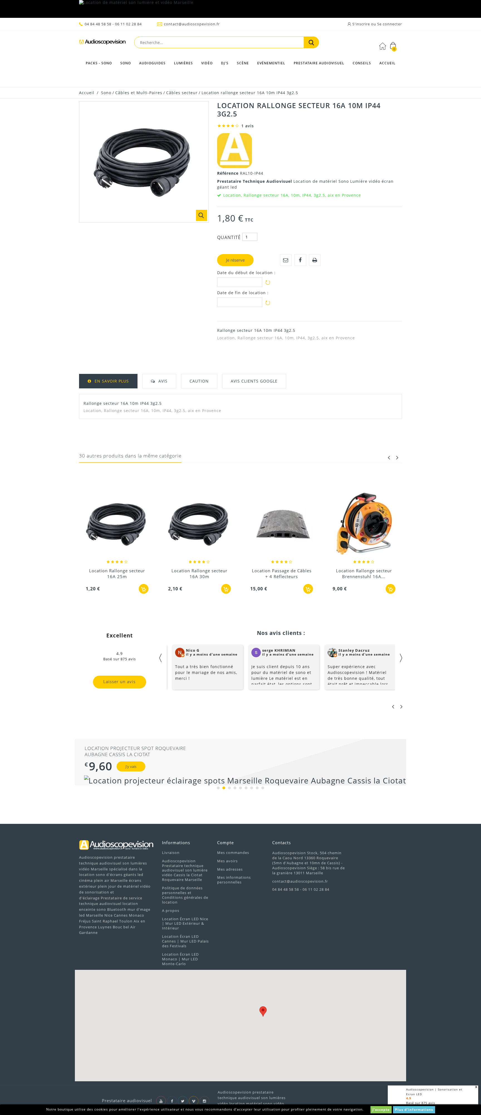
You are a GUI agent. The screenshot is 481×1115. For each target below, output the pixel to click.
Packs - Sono (99, 63)
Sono (125, 63)
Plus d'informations (414, 1109)
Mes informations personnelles (234, 880)
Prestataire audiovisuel (319, 63)
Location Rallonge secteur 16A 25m (117, 573)
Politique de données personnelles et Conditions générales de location (185, 895)
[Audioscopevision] (102, 43)
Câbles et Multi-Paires (138, 92)
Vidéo (207, 63)
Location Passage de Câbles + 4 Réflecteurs (281, 573)
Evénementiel (271, 63)
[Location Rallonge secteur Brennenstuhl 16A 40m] (364, 524)
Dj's (225, 63)
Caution (199, 381)
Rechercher (311, 42)
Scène (243, 63)
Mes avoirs (227, 860)
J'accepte (381, 1109)
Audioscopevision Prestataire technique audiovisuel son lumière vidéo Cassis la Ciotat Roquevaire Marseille (185, 870)
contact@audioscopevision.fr (192, 23)
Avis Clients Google (254, 381)
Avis (163, 381)
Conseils (362, 63)
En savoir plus (112, 381)
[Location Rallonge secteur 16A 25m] (117, 524)
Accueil (387, 63)
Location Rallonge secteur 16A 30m (199, 573)
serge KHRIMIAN (279, 650)
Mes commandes (233, 852)
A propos (170, 910)
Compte (225, 842)
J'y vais (125, 766)
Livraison (171, 852)
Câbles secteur (182, 92)
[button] (263, 1011)
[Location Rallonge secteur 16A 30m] (199, 524)
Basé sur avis (420, 1103)
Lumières (183, 63)
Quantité (229, 237)
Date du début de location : (246, 272)
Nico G (192, 650)
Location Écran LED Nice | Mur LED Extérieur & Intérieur (185, 923)
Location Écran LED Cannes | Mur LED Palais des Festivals (185, 941)
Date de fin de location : (243, 292)
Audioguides (152, 63)
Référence (228, 173)
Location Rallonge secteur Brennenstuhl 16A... (364, 573)
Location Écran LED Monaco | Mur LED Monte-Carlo (180, 959)
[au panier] (144, 589)
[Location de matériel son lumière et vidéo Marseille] (240, 9)
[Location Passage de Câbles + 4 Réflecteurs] (281, 524)
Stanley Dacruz (354, 650)
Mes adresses (230, 869)
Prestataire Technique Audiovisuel (255, 181)
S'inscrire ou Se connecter (376, 23)
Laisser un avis (119, 681)
